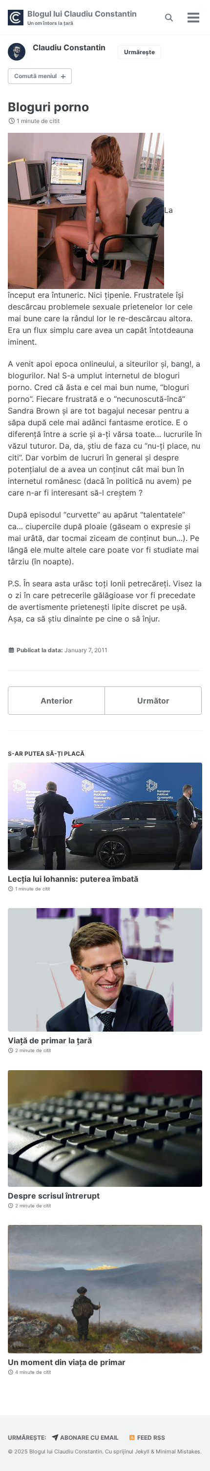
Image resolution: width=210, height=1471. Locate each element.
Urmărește (139, 52)
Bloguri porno (48, 107)
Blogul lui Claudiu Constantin (82, 17)
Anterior (57, 700)
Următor (153, 700)
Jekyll (142, 1451)
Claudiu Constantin (69, 47)
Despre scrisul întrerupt (54, 1196)
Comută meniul (35, 76)
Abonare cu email (89, 1437)
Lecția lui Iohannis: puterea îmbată (73, 879)
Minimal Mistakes (178, 1451)
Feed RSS (150, 1437)
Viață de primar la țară (50, 1040)
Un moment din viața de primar (67, 1362)
